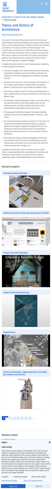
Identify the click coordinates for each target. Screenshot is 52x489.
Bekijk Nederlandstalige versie (12, 34)
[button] (46, 3)
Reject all (39, 486)
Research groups (10, 19)
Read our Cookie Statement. (33, 481)
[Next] (34, 418)
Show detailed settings (9, 481)
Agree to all (13, 486)
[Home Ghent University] (9, 6)
